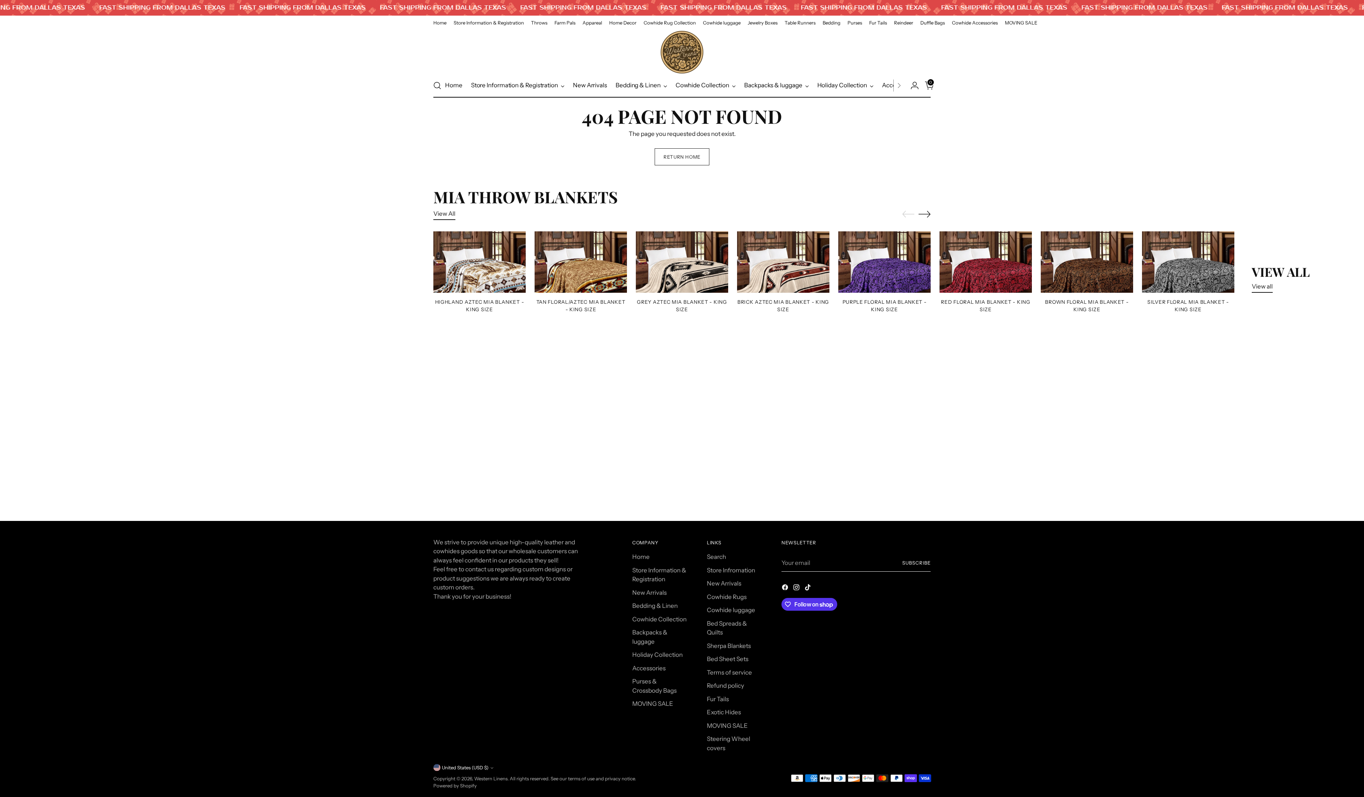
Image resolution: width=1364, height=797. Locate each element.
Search (716, 556)
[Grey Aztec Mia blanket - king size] (682, 262)
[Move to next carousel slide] (925, 214)
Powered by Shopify (455, 785)
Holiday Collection (657, 654)
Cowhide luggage (731, 610)
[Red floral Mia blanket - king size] (986, 262)
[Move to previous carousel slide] (908, 214)
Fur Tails (718, 699)
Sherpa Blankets (729, 645)
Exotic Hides (724, 712)
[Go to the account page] (912, 85)
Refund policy (725, 685)
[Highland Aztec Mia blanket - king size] (479, 262)
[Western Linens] (682, 52)
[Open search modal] (437, 85)
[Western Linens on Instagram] (797, 589)
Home (641, 556)
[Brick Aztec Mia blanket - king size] (783, 262)
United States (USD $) (465, 767)
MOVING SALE (652, 703)
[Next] (899, 85)
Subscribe (916, 563)
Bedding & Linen (655, 605)
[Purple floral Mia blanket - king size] (884, 262)
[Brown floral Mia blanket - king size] (1087, 262)
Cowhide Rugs (727, 596)
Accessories (649, 668)
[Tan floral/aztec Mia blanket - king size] (581, 262)
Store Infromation (731, 570)
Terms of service (729, 672)
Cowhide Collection (659, 619)
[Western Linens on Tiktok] (808, 589)
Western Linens (491, 778)
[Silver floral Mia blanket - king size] (1188, 262)
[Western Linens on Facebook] (785, 589)
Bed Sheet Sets (727, 659)
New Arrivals (649, 592)
